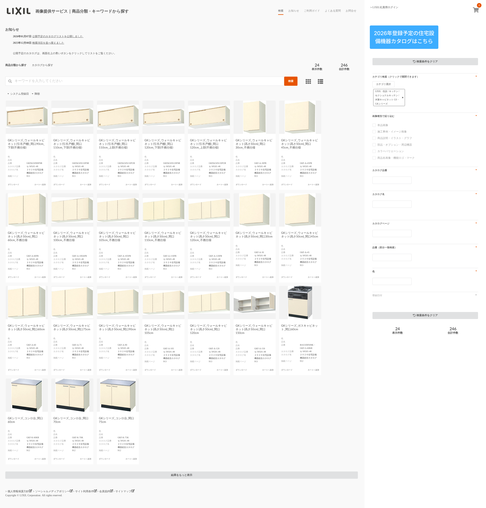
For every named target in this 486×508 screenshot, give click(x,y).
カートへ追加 (40, 185)
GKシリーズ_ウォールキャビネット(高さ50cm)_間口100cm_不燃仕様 (71, 237)
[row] (389, 97)
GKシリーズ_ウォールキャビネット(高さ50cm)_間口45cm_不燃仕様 (299, 144)
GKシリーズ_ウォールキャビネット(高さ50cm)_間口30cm (254, 235)
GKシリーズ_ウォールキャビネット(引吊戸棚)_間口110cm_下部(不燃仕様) (71, 144)
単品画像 (382, 125)
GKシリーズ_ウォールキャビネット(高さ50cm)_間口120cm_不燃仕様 (208, 237)
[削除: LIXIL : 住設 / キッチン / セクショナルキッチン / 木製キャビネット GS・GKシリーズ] (402, 97)
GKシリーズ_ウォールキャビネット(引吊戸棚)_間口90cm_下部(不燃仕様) (26, 144)
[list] (321, 81)
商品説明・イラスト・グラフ (394, 138)
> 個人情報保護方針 (17, 491)
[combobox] (389, 94)
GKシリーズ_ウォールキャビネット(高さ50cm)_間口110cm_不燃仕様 (162, 237)
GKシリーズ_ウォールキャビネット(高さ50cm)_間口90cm (117, 327)
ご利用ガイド (312, 11)
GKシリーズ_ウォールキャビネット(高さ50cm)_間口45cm (299, 235)
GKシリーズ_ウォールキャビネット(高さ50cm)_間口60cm (26, 327)
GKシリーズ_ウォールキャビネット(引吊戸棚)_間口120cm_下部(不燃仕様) (162, 144)
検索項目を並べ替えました (48, 42)
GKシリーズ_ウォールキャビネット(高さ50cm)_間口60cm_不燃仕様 (26, 237)
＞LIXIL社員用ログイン (384, 7)
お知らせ (293, 11)
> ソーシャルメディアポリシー (51, 491)
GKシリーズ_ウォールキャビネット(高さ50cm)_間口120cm (208, 329)
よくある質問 (333, 11)
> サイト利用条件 (83, 491)
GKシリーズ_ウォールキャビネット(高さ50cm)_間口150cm (254, 329)
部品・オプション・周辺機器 (394, 144)
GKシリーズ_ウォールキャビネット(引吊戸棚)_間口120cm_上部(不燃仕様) (208, 144)
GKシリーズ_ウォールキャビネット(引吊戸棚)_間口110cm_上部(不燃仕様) (117, 144)
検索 (280, 11)
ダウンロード (13, 185)
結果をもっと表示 (181, 475)
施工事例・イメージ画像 (392, 131)
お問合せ (351, 11)
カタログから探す (42, 65)
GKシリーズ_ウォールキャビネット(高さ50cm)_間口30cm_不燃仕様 (254, 144)
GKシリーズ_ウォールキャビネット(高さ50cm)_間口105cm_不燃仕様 (117, 237)
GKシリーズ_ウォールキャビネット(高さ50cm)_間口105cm (162, 329)
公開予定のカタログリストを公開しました (58, 36)
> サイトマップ (122, 491)
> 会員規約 (103, 491)
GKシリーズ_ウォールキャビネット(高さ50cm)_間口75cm (71, 327)
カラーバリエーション (390, 151)
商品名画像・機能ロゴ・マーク (396, 157)
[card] (309, 81)
